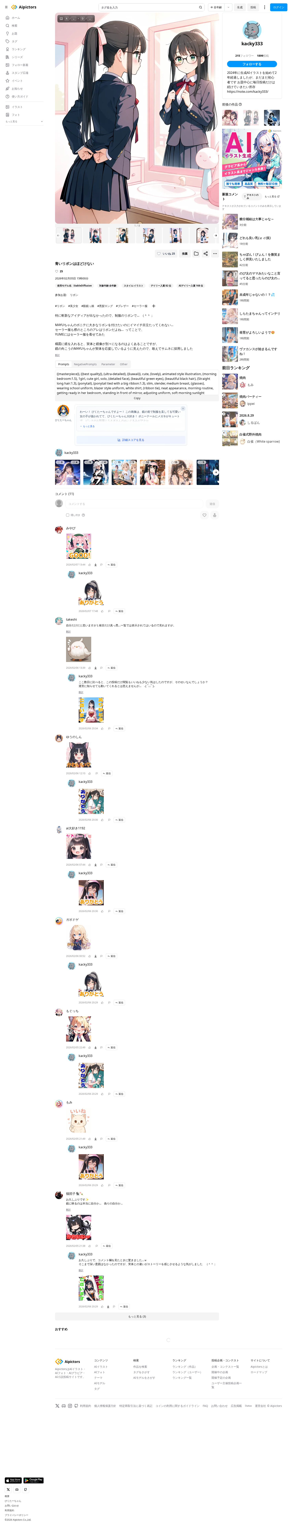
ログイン (278, 7)
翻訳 (57, 355)
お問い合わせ (12, 1505)
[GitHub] (76, 1405)
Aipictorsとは (259, 1366)
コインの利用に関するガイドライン (178, 1406)
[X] (57, 1405)
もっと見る (89, 426)
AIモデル (99, 1383)
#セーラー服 (139, 306)
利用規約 (9, 1510)
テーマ (98, 1377)
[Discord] (63, 1405)
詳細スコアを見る (133, 440)
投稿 (253, 7)
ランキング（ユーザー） (187, 1372)
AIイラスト (101, 1366)
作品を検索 (140, 1366)
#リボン (60, 306)
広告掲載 (236, 1406)
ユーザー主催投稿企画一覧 (227, 1385)
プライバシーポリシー (16, 1515)
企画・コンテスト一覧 (225, 1366)
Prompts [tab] (63, 364)
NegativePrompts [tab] (85, 364)
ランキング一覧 (182, 1377)
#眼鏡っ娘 (87, 306)
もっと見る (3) (137, 1316)
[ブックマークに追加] (196, 254)
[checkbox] (67, 515)
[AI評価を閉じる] (183, 408)
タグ (97, 1388)
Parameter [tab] (108, 364)
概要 (7, 1496)
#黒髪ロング (105, 306)
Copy (137, 398)
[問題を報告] (101, 564)
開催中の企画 (220, 1372)
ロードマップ (259, 1372)
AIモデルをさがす (144, 1377)
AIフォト (99, 1372)
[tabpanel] (137, 385)
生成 (240, 7)
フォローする (252, 64)
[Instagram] (70, 1405)
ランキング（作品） (184, 1366)
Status (248, 1405)
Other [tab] (124, 364)
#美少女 (73, 306)
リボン (74, 295)
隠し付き (75, 515)
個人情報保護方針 (105, 1406)
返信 (113, 564)
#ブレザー (122, 306)
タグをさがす (141, 1372)
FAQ (205, 1406)
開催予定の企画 (221, 1377)
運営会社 (260, 1406)
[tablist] (93, 364)
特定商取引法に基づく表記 (135, 1406)
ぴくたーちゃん (13, 1501)
